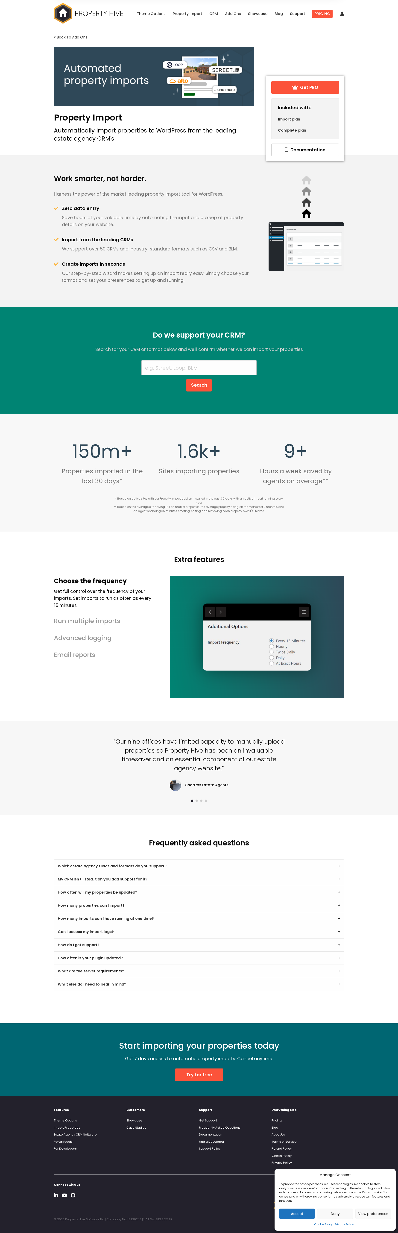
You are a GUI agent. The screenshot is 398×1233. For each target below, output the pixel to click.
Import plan (289, 119)
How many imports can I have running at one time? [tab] (106, 918)
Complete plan (292, 130)
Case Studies (136, 1128)
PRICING (322, 13)
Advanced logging (82, 637)
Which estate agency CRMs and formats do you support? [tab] (112, 866)
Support (297, 13)
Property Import (187, 13)
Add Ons (233, 13)
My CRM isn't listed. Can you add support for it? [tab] (102, 879)
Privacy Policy (344, 1224)
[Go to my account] (342, 14)
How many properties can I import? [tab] (91, 905)
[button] (192, 801)
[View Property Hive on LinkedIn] (56, 1195)
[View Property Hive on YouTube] (64, 1195)
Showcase (257, 13)
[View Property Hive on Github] (73, 1195)
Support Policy (209, 1149)
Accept (297, 1213)
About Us (278, 1134)
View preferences (373, 1213)
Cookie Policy (323, 1224)
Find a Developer (211, 1142)
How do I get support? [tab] (79, 945)
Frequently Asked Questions (219, 1128)
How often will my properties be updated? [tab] (97, 892)
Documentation (306, 150)
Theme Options (151, 13)
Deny (335, 1213)
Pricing (277, 1120)
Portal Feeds (63, 1142)
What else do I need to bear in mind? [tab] (92, 984)
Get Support (208, 1120)
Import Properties (67, 1128)
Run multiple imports (87, 620)
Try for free (199, 1075)
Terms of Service (284, 1142)
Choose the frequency (102, 592)
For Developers (65, 1149)
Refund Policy (282, 1149)
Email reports (74, 654)
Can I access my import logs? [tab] (86, 931)
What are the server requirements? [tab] (91, 971)
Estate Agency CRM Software (75, 1134)
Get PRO (308, 87)
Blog (279, 13)
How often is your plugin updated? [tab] (90, 958)
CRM (213, 13)
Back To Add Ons (71, 37)
